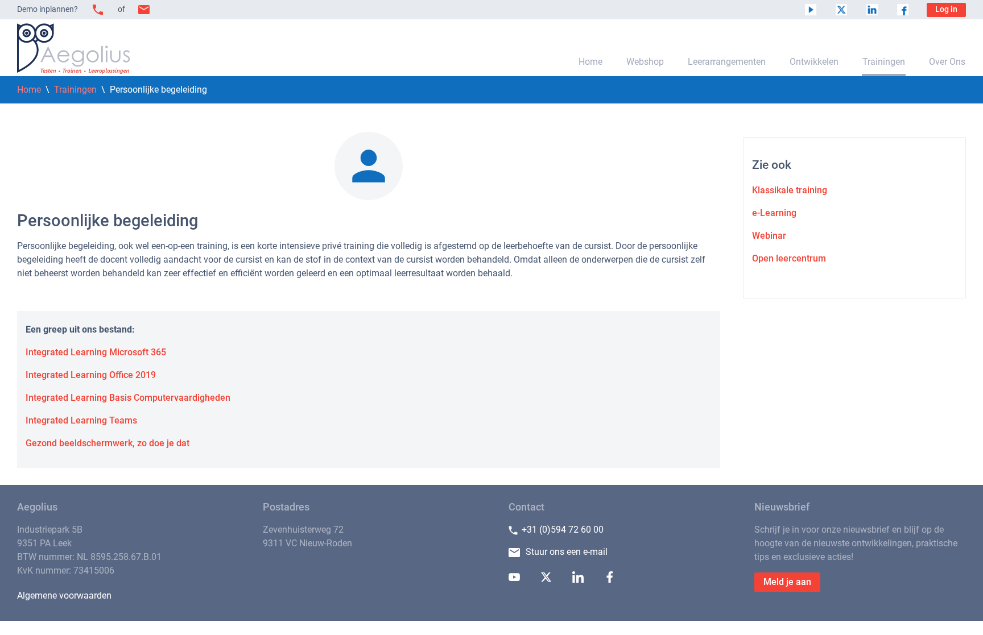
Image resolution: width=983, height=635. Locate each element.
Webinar (769, 235)
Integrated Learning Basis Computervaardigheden (128, 397)
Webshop (645, 61)
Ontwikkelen (814, 61)
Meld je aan (787, 581)
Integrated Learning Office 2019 (91, 375)
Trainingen (883, 61)
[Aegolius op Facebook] (902, 9)
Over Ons (947, 61)
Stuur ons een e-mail (567, 551)
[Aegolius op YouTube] (810, 9)
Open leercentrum (789, 258)
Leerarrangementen (727, 61)
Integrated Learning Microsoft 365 (96, 352)
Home (590, 61)
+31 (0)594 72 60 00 (563, 529)
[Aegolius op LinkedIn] (872, 9)
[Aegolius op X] (841, 9)
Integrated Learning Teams (81, 420)
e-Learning (774, 212)
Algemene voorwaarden (64, 595)
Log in (946, 9)
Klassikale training (789, 190)
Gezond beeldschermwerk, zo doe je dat (107, 443)
